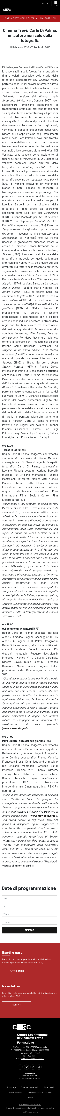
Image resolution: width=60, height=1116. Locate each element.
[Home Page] (7, 10)
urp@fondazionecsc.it (30, 1112)
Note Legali (49, 1087)
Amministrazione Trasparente (40, 1092)
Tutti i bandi (17, 971)
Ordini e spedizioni (15, 1092)
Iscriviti (17, 1004)
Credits (30, 1097)
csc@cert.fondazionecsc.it (32, 1058)
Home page (11, 1087)
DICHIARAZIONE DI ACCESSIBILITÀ (30, 1105)
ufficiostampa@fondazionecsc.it (30, 1078)
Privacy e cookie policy (30, 1087)
